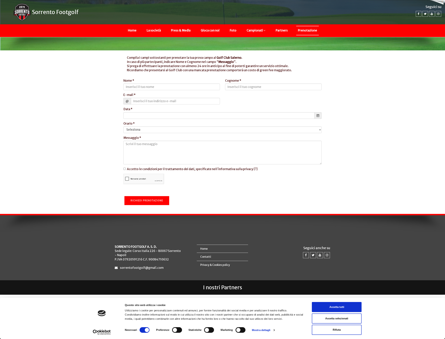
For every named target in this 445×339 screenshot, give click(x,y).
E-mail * (129, 95)
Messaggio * (132, 138)
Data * (127, 109)
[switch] (177, 330)
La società (154, 30)
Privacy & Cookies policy (215, 265)
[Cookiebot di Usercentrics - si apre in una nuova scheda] (102, 332)
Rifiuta (337, 329)
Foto (233, 30)
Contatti (205, 256)
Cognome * (233, 81)
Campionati (255, 30)
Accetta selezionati (336, 318)
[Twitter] (425, 14)
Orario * (129, 123)
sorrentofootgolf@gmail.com (142, 268)
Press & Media (181, 30)
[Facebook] (418, 14)
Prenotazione (307, 30)
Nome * (128, 81)
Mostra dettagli (261, 330)
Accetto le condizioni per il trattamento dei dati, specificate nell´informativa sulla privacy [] (192, 169)
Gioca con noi (210, 30)
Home (132, 30)
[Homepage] (22, 12)
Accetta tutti (336, 306)
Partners (282, 30)
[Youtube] (432, 14)
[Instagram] (438, 14)
